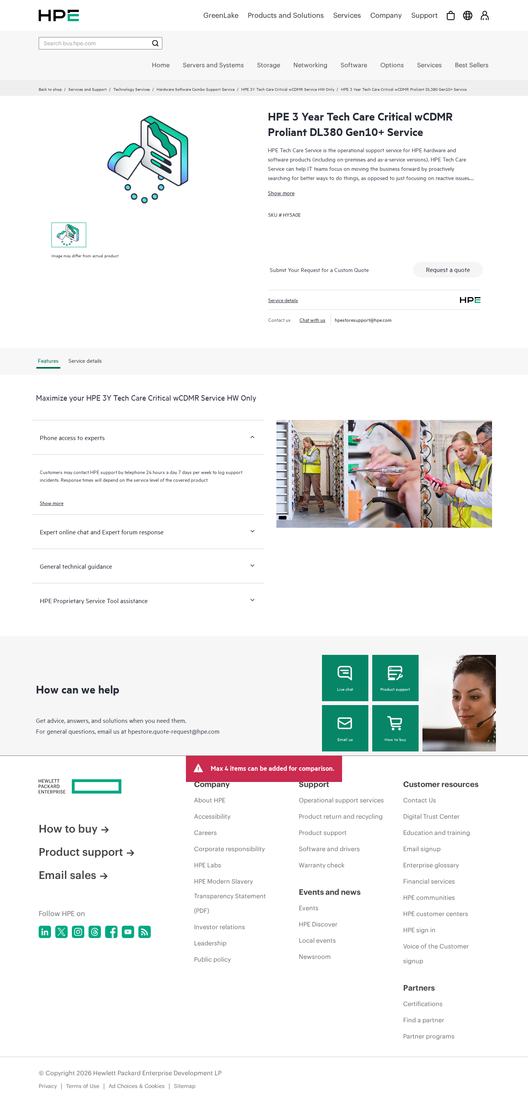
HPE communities (429, 897)
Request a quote (448, 269)
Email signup (422, 849)
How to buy (395, 739)
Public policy (212, 959)
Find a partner (423, 1020)
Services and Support (87, 89)
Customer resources (441, 784)
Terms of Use (82, 1086)
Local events (317, 940)
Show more (281, 192)
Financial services (429, 881)
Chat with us (312, 319)
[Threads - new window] (95, 932)
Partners (419, 988)
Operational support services (341, 800)
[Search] (155, 43)
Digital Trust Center (431, 816)
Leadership (210, 943)
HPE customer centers (435, 914)
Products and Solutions (286, 15)
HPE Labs (207, 865)
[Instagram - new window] (78, 932)
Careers (205, 832)
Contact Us (419, 800)
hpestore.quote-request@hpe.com (174, 731)
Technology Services (131, 89)
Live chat (345, 689)
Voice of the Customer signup (436, 953)
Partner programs (429, 1036)
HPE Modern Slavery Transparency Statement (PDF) (230, 895)
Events (309, 908)
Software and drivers (329, 849)
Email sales (67, 875)
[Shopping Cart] (450, 15)
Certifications (423, 1004)
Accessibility (212, 816)
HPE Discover (318, 924)
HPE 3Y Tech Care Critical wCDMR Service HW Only (287, 89)
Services (347, 15)
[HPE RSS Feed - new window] (144, 932)
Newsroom (315, 956)
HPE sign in (419, 930)
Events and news (330, 892)
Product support (395, 689)
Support (424, 15)
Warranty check (321, 865)
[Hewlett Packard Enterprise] (59, 15)
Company (386, 15)
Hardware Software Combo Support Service (196, 89)
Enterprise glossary (431, 865)
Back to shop (50, 89)
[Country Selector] (467, 15)
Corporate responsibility (229, 849)
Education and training (436, 832)
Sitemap (185, 1086)
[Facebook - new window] (111, 932)
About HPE (209, 800)
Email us (345, 739)
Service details (283, 299)
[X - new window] (61, 932)
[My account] (484, 15)
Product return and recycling (341, 816)
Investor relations (219, 927)
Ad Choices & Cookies (137, 1086)
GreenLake (220, 15)
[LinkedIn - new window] (45, 932)
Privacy (48, 1086)
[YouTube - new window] (128, 932)
